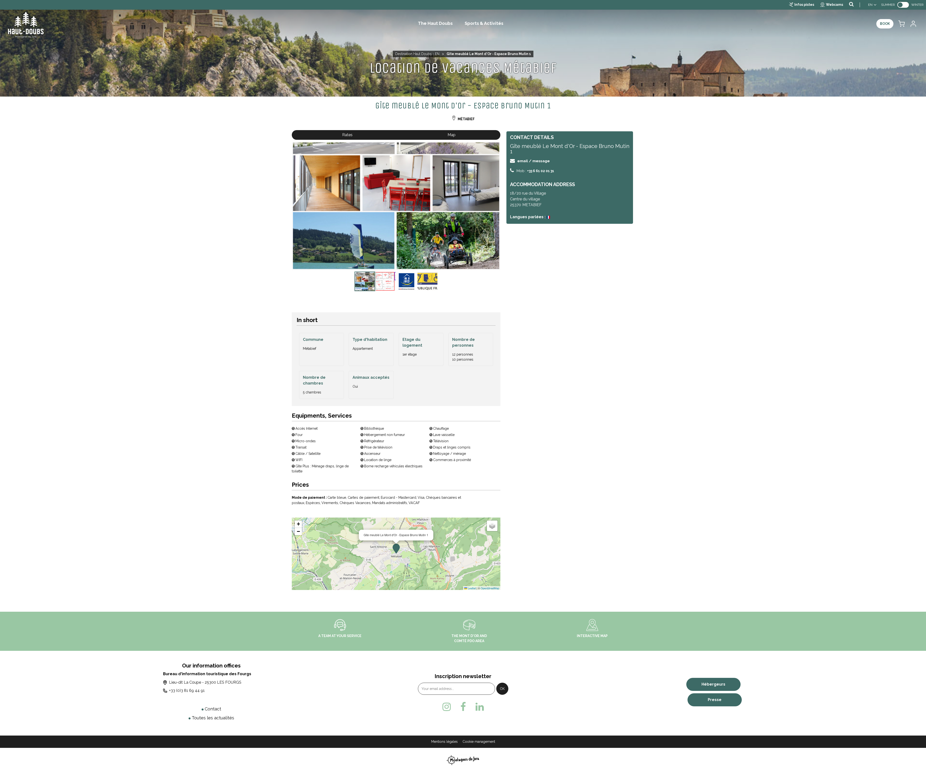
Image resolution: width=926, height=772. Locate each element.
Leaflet (471, 588)
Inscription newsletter (463, 676)
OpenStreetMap (490, 588)
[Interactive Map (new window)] (592, 625)
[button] (901, 24)
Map (452, 135)
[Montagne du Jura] (463, 759)
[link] (903, 5)
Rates (347, 135)
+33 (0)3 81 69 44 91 (187, 690)
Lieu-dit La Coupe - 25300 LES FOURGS (205, 682)
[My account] (913, 24)
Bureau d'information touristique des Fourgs (207, 674)
